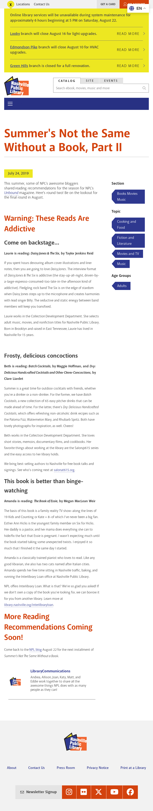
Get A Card (108, 4)
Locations (23, 4)
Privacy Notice (98, 768)
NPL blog (35, 650)
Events (111, 81)
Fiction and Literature (125, 240)
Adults (122, 286)
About (11, 768)
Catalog (67, 81)
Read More (130, 33)
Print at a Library (133, 768)
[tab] (67, 81)
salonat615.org (64, 470)
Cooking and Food (126, 224)
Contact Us (41, 4)
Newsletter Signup (41, 792)
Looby (15, 33)
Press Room (66, 768)
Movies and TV (128, 253)
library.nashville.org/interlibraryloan (28, 605)
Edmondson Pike (23, 47)
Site (90, 81)
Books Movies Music (127, 196)
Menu (21, 103)
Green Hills (19, 65)
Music (121, 264)
